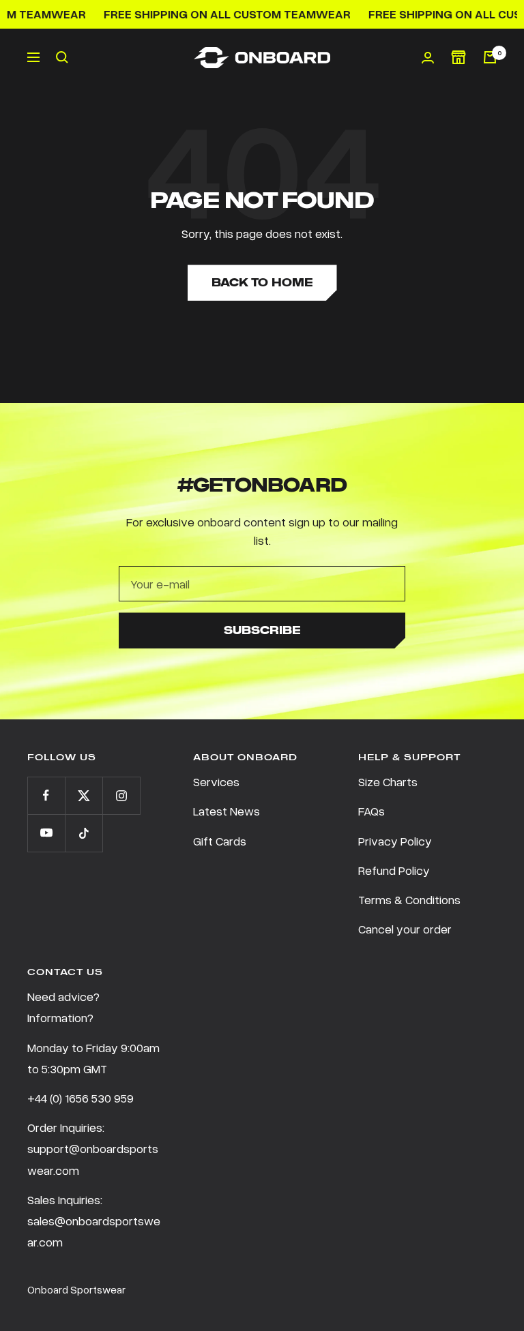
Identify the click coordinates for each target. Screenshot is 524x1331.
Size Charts (388, 781)
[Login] (428, 57)
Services (216, 781)
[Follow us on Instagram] (121, 795)
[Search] (62, 57)
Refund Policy (394, 870)
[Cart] (490, 57)
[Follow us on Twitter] (83, 795)
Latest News (226, 810)
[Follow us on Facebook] (46, 795)
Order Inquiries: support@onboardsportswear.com (92, 1148)
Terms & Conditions (409, 899)
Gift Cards (219, 840)
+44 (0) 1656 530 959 (80, 1097)
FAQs (371, 810)
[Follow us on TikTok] (83, 833)
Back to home (262, 282)
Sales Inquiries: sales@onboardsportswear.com (93, 1220)
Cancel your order (405, 928)
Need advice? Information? (63, 1007)
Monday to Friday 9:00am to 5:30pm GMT (93, 1058)
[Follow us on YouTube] (46, 833)
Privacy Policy (395, 840)
